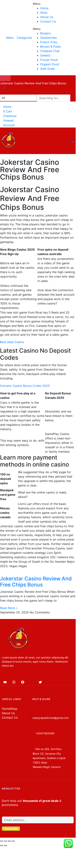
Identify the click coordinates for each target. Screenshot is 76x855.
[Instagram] (14, 682)
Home (44, 8)
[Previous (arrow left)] (1, 845)
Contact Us (48, 21)
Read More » (9, 608)
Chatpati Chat (50, 51)
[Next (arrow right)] (5, 845)
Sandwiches (48, 37)
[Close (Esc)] (1, 841)
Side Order (47, 68)
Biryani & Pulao (50, 46)
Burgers (45, 33)
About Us (46, 17)
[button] (70, 142)
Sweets (45, 55)
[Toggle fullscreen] (9, 841)
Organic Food (49, 64)
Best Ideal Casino (12, 342)
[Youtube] (5, 682)
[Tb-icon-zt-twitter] (31, 682)
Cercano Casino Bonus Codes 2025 (25, 386)
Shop (43, 12)
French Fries (48, 42)
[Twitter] (40, 682)
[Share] (5, 841)
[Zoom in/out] (13, 841)
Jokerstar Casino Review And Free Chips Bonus (36, 581)
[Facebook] (22, 682)
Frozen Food (49, 60)
